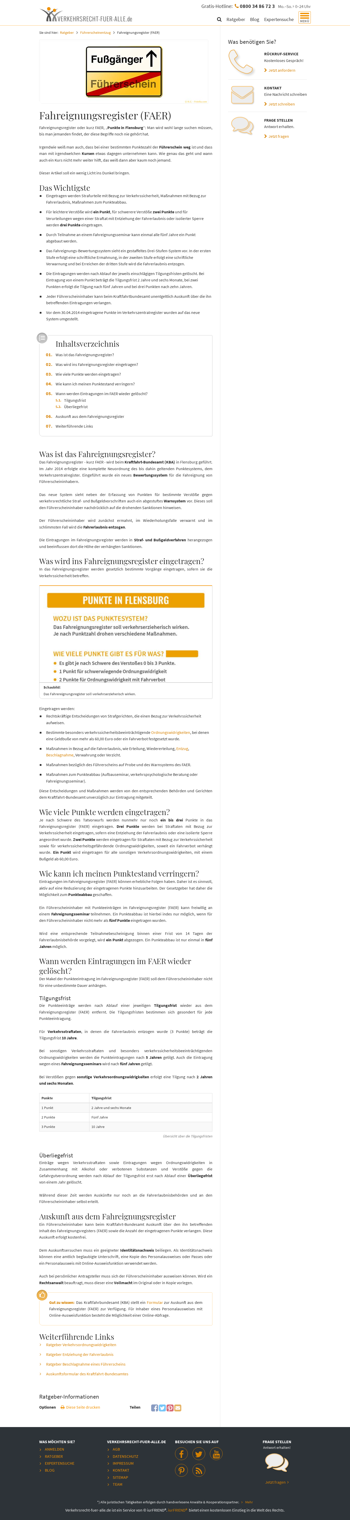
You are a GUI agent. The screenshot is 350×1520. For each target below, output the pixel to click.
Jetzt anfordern (281, 70)
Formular (155, 1302)
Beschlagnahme (60, 754)
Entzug (182, 748)
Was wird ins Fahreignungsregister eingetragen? (97, 364)
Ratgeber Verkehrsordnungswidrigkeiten (81, 1344)
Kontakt (121, 1470)
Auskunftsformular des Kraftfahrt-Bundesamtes (87, 1373)
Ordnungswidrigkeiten (170, 732)
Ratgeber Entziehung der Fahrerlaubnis (80, 1354)
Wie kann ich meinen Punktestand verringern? (95, 383)
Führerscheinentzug (95, 32)
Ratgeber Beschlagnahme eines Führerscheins (86, 1364)
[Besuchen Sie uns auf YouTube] (216, 1453)
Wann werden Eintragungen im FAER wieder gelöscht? (102, 393)
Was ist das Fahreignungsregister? (85, 354)
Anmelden (54, 1449)
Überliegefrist (76, 406)
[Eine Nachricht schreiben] (242, 95)
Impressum (123, 1463)
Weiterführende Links (74, 426)
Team (117, 1484)
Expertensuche (279, 19)
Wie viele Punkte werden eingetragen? (88, 374)
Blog (255, 19)
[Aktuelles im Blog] (198, 1470)
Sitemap (120, 1477)
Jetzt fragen (278, 136)
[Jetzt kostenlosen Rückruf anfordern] (242, 63)
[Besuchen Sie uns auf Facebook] (181, 1453)
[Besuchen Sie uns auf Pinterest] (181, 1470)
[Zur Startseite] (86, 14)
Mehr (249, 1502)
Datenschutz (125, 1456)
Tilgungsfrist (75, 400)
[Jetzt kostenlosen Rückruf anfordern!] (277, 1465)
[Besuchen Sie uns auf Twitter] (198, 1453)
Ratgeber (236, 19)
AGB (116, 1449)
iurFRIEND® (178, 1510)
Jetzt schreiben (281, 104)
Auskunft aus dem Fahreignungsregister (90, 416)
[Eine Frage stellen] (242, 128)
